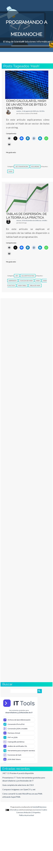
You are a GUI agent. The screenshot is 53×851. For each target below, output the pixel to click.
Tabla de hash (35, 285)
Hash (10, 171)
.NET (16, 276)
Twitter (32, 4)
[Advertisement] (26, 564)
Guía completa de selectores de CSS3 (18, 785)
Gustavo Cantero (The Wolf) (24, 55)
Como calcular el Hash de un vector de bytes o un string (26, 104)
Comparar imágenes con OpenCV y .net (18, 789)
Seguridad (35, 166)
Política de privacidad (26, 815)
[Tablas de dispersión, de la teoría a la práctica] (26, 198)
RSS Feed (48, 4)
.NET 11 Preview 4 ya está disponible (18, 773)
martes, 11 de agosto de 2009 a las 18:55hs (30, 111)
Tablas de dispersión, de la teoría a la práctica (26, 215)
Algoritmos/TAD (27, 276)
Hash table (22, 285)
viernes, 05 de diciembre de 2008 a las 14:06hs (31, 220)
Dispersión (13, 280)
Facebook (40, 4)
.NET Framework (21, 166)
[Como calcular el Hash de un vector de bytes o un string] (26, 85)
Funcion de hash (26, 280)
